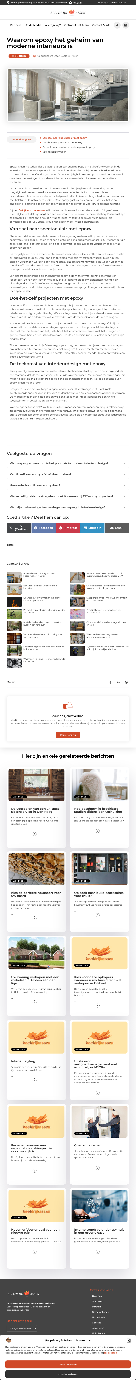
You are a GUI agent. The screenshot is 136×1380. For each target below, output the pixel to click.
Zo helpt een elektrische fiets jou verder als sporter (44, 611)
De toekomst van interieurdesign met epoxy (68, 147)
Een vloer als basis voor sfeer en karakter (40, 586)
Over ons (97, 1296)
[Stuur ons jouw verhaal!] (68, 705)
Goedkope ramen (87, 1145)
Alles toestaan (68, 1364)
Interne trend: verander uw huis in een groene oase (99, 1231)
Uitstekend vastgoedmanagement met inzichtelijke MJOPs (95, 1064)
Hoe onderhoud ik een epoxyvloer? (68, 485)
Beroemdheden (100, 1312)
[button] (129, 1340)
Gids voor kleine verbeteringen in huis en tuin (106, 623)
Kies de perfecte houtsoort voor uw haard (36, 894)
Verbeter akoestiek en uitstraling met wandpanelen (43, 635)
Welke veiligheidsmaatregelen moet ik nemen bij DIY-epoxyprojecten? (68, 496)
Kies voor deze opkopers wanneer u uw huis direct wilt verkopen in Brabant (97, 980)
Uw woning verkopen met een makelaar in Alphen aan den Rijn (35, 980)
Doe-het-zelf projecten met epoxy (62, 142)
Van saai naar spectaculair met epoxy (64, 137)
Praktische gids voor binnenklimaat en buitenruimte (43, 647)
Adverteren (98, 1328)
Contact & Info (101, 25)
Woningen (19, 56)
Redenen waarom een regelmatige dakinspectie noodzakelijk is (31, 1148)
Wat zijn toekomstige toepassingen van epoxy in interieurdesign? (68, 507)
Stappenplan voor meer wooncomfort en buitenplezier (106, 599)
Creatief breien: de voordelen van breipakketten (103, 611)
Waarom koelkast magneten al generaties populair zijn (102, 635)
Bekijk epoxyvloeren (31, 210)
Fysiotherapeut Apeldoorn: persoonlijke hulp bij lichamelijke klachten (107, 647)
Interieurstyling (23, 1061)
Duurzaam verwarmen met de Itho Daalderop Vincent (42, 599)
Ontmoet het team (76, 25)
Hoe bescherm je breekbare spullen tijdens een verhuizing (98, 810)
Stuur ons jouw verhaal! (68, 716)
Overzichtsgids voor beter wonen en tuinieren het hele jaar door (105, 586)
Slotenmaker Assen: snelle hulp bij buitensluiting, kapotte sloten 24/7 (104, 574)
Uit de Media (33, 25)
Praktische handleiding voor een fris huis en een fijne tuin (42, 623)
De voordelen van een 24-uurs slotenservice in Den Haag (35, 810)
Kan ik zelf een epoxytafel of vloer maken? (68, 474)
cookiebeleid (110, 1353)
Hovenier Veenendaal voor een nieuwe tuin (35, 1231)
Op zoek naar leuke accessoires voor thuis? (99, 894)
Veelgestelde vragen (54, 151)
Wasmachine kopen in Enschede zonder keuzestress (44, 660)
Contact (96, 1322)
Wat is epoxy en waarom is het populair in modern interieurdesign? (68, 463)
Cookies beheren (68, 1374)
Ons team (97, 1301)
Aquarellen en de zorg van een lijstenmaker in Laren (39, 574)
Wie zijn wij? (53, 25)
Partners (15, 25)
